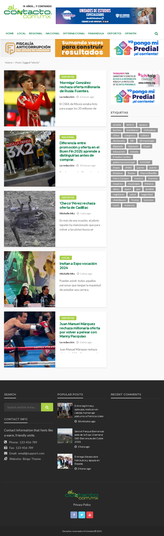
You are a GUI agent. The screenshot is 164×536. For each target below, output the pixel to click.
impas (116, 167)
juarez (140, 167)
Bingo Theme (32, 459)
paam (128, 189)
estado (134, 151)
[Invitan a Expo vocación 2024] (29, 279)
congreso (129, 135)
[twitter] (81, 515)
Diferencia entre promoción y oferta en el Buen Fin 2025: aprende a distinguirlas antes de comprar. (80, 151)
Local (21, 33)
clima (116, 135)
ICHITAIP (145, 162)
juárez (153, 167)
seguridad (147, 194)
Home (10, 33)
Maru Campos (121, 178)
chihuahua (150, 130)
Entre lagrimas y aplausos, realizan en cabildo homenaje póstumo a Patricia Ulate (89, 411)
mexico (138, 178)
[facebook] (73, 515)
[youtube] (89, 515)
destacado (119, 140)
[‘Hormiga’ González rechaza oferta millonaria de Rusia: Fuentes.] (29, 98)
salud (133, 194)
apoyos (143, 124)
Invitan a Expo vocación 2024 (78, 266)
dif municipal (146, 140)
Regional (35, 33)
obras (116, 189)
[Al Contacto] (28, 11)
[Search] (156, 33)
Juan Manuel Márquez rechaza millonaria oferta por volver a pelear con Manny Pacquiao (80, 330)
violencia (129, 205)
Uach (116, 205)
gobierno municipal (124, 162)
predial (150, 189)
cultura (145, 135)
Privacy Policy (82, 504)
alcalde (117, 124)
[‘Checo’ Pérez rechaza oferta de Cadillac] (29, 219)
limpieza (118, 173)
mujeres (118, 183)
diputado (133, 146)
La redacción (67, 96)
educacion (119, 151)
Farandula (96, 33)
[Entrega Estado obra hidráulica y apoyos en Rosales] (64, 461)
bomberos (132, 130)
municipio (133, 183)
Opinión (130, 33)
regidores (118, 194)
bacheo (117, 130)
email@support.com (31, 453)
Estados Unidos (122, 156)
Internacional (74, 33)
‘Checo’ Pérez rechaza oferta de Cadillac (77, 205)
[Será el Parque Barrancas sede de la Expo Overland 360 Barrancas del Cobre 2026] (64, 435)
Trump (135, 200)
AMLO (130, 124)
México (149, 183)
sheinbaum (119, 200)
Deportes (114, 33)
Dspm (147, 146)
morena (152, 178)
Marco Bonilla (148, 173)
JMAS (128, 167)
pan (138, 189)
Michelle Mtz (67, 213)
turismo (148, 200)
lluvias (131, 173)
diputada (118, 146)
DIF (132, 140)
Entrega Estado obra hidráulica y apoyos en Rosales (87, 460)
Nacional (53, 33)
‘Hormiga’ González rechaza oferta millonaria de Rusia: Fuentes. (80, 87)
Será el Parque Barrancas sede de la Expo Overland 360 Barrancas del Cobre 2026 (89, 436)
